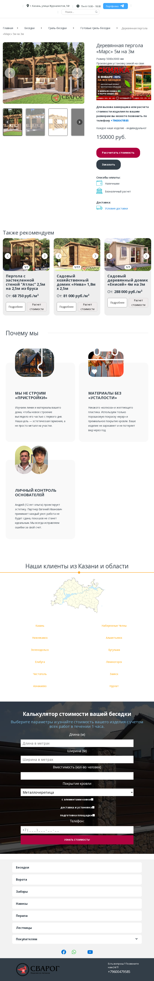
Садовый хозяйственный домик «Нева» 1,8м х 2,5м (76, 282)
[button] (8, 256)
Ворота (21, 879)
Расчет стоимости (37, 307)
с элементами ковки (76, 799)
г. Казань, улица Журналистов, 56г (50, 6)
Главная (8, 28)
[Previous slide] (10, 73)
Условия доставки (116, 208)
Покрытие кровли (77, 783)
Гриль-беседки (57, 28)
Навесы (22, 904)
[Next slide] (77, 73)
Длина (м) (77, 734)
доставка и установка (76, 807)
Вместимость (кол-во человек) (77, 767)
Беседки (29, 28)
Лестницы (24, 928)
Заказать (108, 164)
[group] (43, 73)
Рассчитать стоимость (118, 152)
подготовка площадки (76, 815)
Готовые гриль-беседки (95, 28)
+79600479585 (120, 120)
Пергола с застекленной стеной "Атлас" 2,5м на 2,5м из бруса (25, 282)
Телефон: (77, 821)
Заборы (22, 891)
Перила (22, 916)
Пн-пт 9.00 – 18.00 (91, 6)
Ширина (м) (77, 751)
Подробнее (15, 307)
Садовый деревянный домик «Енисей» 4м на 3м (127, 280)
